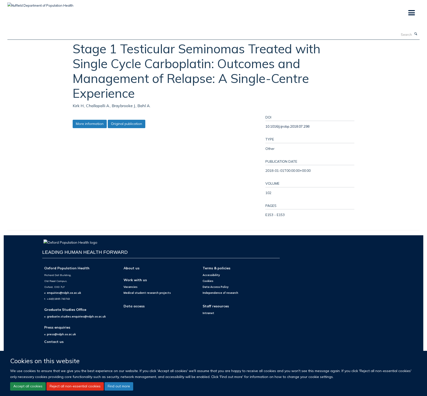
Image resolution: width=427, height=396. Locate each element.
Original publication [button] (126, 123)
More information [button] (90, 123)
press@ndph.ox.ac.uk (61, 334)
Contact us (54, 341)
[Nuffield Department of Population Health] (40, 4)
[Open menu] (411, 13)
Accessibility (211, 275)
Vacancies (130, 287)
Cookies (208, 281)
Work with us (135, 280)
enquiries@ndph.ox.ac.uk (64, 293)
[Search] (416, 34)
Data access (134, 306)
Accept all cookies (28, 386)
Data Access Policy (216, 287)
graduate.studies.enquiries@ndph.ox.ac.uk (76, 316)
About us (131, 268)
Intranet (208, 313)
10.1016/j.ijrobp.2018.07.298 (287, 126)
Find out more (119, 386)
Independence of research (220, 293)
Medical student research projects (147, 293)
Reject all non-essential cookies (75, 386)
